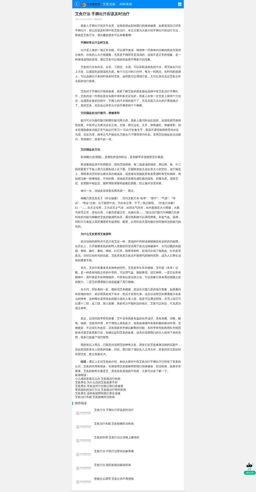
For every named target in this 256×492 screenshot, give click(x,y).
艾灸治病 (109, 4)
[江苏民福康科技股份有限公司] (90, 4)
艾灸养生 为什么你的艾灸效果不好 (96, 382)
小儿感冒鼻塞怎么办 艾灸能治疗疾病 (97, 378)
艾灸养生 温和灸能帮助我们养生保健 (97, 393)
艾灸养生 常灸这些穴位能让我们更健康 (99, 386)
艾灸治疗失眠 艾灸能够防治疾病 (95, 397)
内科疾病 (125, 4)
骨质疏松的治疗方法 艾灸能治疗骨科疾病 (100, 389)
